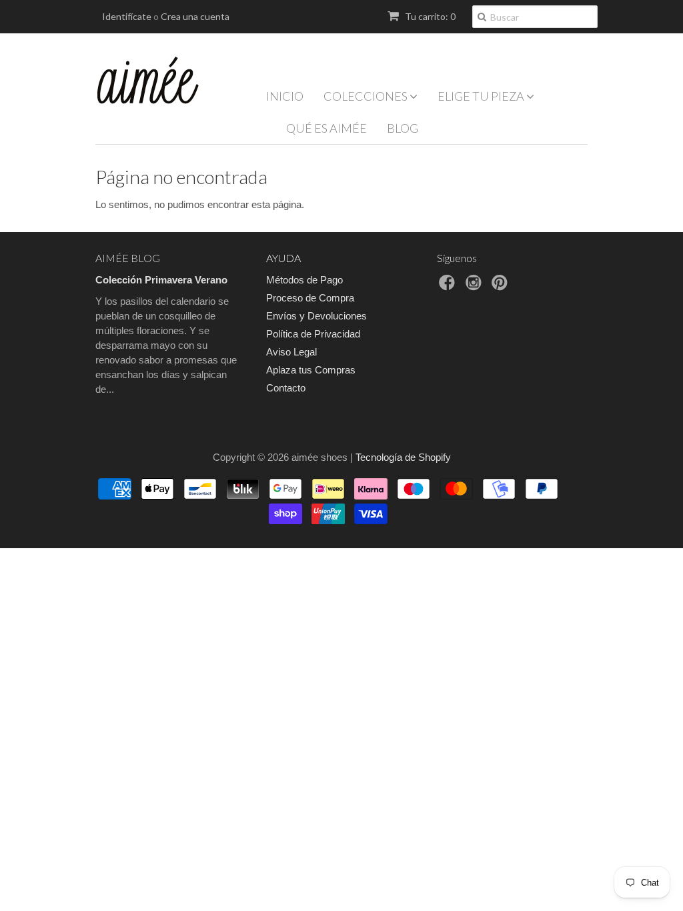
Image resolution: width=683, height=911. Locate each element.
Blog (402, 128)
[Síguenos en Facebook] (449, 286)
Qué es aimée (326, 128)
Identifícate (126, 16)
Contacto (285, 387)
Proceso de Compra (310, 297)
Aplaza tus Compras (311, 369)
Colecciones (366, 96)
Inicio (284, 96)
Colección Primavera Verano (161, 279)
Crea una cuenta (195, 16)
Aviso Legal (291, 351)
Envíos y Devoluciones (316, 315)
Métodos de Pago (304, 279)
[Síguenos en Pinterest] (502, 286)
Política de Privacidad (313, 333)
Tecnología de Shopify (403, 457)
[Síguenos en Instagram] (476, 286)
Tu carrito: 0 (429, 16)
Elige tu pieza (482, 96)
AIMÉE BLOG (127, 257)
